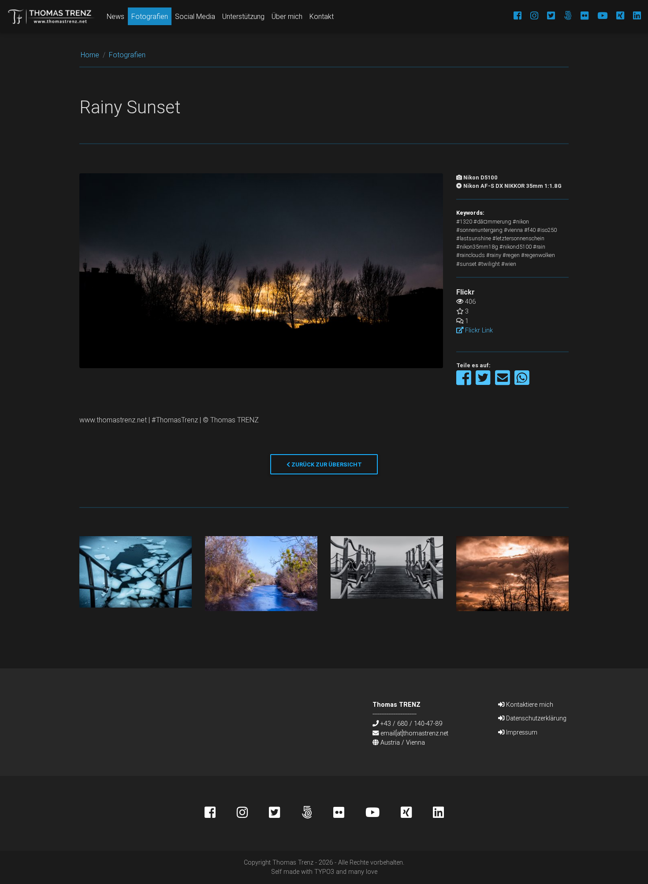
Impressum (520, 732)
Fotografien (149, 16)
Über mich (287, 16)
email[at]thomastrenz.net (414, 733)
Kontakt (321, 16)
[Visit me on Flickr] (580, 16)
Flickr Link (478, 330)
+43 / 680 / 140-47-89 (411, 723)
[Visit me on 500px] (563, 16)
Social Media (195, 16)
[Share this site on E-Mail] (503, 382)
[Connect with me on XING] (615, 16)
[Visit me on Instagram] (529, 16)
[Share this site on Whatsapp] (521, 382)
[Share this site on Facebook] (464, 382)
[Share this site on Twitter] (484, 382)
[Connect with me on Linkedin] (632, 16)
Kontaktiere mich (528, 705)
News (115, 16)
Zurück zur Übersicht (326, 464)
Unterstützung (243, 16)
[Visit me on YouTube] (597, 16)
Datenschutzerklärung (535, 718)
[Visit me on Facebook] (513, 16)
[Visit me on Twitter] (546, 16)
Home (90, 54)
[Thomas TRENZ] (51, 16)
